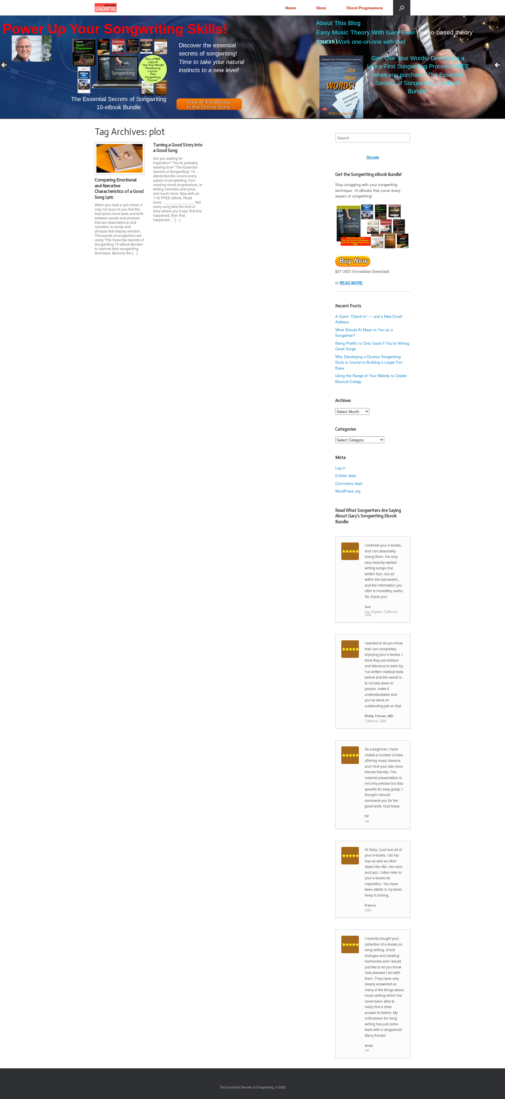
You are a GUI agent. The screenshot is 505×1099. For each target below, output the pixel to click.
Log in (340, 468)
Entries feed (345, 475)
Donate (372, 157)
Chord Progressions (364, 8)
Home (290, 8)
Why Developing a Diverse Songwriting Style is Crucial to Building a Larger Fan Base (368, 362)
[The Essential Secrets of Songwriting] (106, 7)
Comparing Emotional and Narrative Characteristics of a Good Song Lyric (119, 188)
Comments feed (348, 483)
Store (321, 8)
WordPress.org (347, 491)
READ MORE (351, 282)
